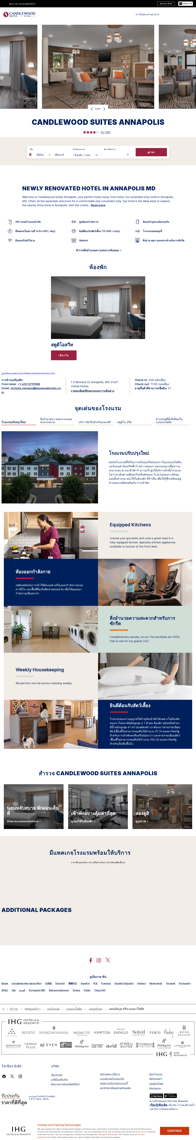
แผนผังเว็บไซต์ (156, 1083)
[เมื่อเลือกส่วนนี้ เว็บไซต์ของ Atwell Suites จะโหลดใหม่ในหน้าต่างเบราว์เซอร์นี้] (126, 1044)
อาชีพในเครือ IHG (59, 1079)
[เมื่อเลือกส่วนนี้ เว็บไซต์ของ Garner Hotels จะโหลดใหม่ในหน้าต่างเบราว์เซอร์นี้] (97, 1044)
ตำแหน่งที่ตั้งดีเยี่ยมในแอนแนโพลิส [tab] (169, 421)
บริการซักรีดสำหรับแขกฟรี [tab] (95, 422)
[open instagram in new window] (97, 960)
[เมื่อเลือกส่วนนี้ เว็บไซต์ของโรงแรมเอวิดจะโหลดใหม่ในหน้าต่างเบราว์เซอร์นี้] (111, 1044)
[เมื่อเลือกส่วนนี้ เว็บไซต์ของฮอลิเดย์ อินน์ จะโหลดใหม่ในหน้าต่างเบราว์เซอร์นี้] (82, 1044)
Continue (174, 1130)
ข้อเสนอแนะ (155, 1088)
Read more (98, 205)
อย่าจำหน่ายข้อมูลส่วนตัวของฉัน (115, 1088)
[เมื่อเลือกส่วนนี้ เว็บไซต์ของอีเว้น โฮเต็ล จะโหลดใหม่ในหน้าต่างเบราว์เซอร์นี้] (48, 1044)
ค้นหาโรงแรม (155, 1074)
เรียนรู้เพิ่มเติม (159, 1105)
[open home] (4, 1009)
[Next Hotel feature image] (104, 109)
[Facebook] (4, 1076)
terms (143, 1131)
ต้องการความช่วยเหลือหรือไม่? (65, 1084)
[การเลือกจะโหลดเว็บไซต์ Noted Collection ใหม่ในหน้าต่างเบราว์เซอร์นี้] (138, 1031)
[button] (185, 4)
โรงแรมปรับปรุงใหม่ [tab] (14, 422)
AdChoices (154, 1078)
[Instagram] (20, 1076)
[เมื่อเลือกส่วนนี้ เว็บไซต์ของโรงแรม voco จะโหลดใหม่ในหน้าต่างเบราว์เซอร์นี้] (154, 1031)
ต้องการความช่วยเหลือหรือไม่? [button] (22, 4)
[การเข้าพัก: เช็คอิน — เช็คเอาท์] (48, 154)
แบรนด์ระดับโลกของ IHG (112, 1078)
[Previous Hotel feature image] (92, 109)
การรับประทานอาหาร (147, 14)
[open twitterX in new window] (106, 960)
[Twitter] (12, 1076)
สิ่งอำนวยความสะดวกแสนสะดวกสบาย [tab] (56, 421)
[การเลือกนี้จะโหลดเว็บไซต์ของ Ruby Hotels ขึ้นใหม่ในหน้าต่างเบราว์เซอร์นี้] (168, 1031)
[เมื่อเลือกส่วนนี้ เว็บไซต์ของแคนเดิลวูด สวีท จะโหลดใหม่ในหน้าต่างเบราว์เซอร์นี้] (182, 1044)
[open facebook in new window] (89, 960)
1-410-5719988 (29, 384)
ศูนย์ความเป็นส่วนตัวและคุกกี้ (114, 1083)
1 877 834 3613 (39, 1099)
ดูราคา (151, 152)
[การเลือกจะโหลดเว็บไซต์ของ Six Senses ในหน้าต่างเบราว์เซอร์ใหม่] (12, 1031)
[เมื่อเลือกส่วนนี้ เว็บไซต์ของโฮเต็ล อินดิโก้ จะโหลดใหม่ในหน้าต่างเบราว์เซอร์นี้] (121, 1031)
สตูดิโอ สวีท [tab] (124, 422)
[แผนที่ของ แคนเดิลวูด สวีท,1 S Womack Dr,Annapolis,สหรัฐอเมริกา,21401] (28, 373)
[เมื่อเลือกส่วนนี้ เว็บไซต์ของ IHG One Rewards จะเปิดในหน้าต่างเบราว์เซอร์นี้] (172, 1054)
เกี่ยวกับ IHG (56, 1075)
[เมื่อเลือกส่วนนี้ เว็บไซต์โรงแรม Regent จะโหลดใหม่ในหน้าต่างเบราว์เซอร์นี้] (28, 1031)
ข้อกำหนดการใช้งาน (110, 1074)
